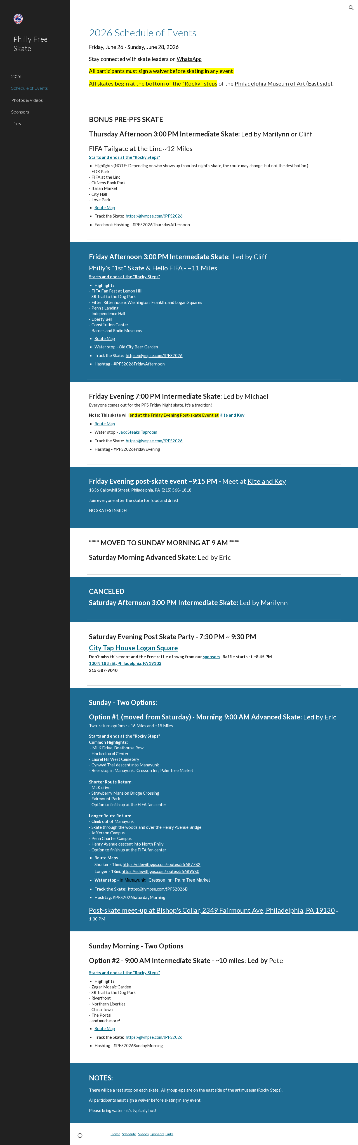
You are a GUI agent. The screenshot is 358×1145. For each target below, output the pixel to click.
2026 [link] (16, 76)
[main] (214, 56)
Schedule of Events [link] (29, 88)
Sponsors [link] (20, 111)
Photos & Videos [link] (27, 100)
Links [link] (16, 123)
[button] (351, 8)
